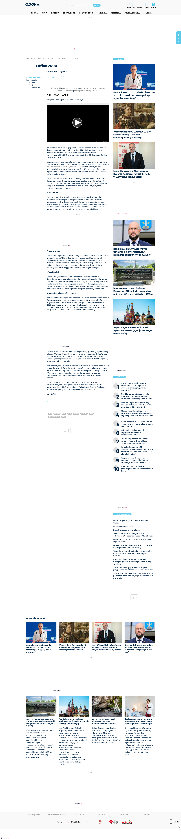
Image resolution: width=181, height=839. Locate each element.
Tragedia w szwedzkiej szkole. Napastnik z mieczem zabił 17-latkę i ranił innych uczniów (132, 553)
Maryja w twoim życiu (123, 526)
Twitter (53, 77)
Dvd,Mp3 (66, 88)
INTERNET (76, 413)
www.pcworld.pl (88, 389)
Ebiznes (75, 88)
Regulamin (79, 815)
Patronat (124, 815)
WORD (63, 417)
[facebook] (178, 35)
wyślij (62, 77)
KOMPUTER (84, 413)
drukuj (58, 77)
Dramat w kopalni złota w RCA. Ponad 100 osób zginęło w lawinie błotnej (132, 546)
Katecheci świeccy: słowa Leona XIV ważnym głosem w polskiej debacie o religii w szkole (133, 561)
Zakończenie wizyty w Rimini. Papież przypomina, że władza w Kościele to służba (133, 568)
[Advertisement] (90, 33)
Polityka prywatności (57, 815)
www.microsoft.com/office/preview (62, 167)
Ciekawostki (55, 88)
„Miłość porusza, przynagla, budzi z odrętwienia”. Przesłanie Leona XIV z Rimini (133, 534)
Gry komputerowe (88, 88)
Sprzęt (94, 90)
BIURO (63, 413)
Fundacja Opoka (34, 815)
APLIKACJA (57, 413)
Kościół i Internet (65, 90)
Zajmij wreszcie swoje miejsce (126, 530)
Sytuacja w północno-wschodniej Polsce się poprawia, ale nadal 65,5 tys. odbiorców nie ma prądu (133, 575)
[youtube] (178, 42)
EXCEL (69, 413)
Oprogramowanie (82, 90)
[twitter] (178, 38)
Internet (101, 88)
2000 (50, 413)
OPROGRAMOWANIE (54, 417)
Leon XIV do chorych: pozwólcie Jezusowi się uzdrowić (132, 540)
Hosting (146, 815)
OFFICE (91, 413)
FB (49, 77)
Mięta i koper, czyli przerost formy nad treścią (130, 521)
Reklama (101, 815)
